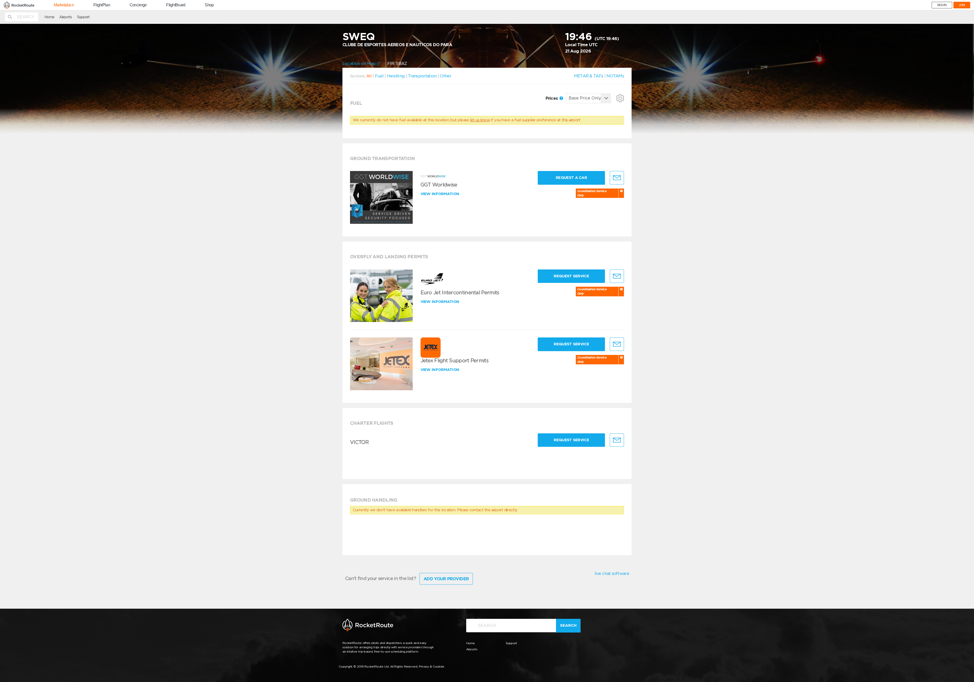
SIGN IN (942, 5)
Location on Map (359, 63)
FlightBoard (175, 5)
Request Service (571, 276)
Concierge (138, 5)
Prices (552, 98)
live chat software (612, 573)
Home (49, 17)
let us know (480, 120)
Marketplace (64, 5)
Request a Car (571, 177)
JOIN (962, 5)
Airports (65, 17)
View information (440, 194)
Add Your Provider (446, 578)
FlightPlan (101, 5)
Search (568, 625)
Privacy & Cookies (431, 666)
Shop (209, 5)
